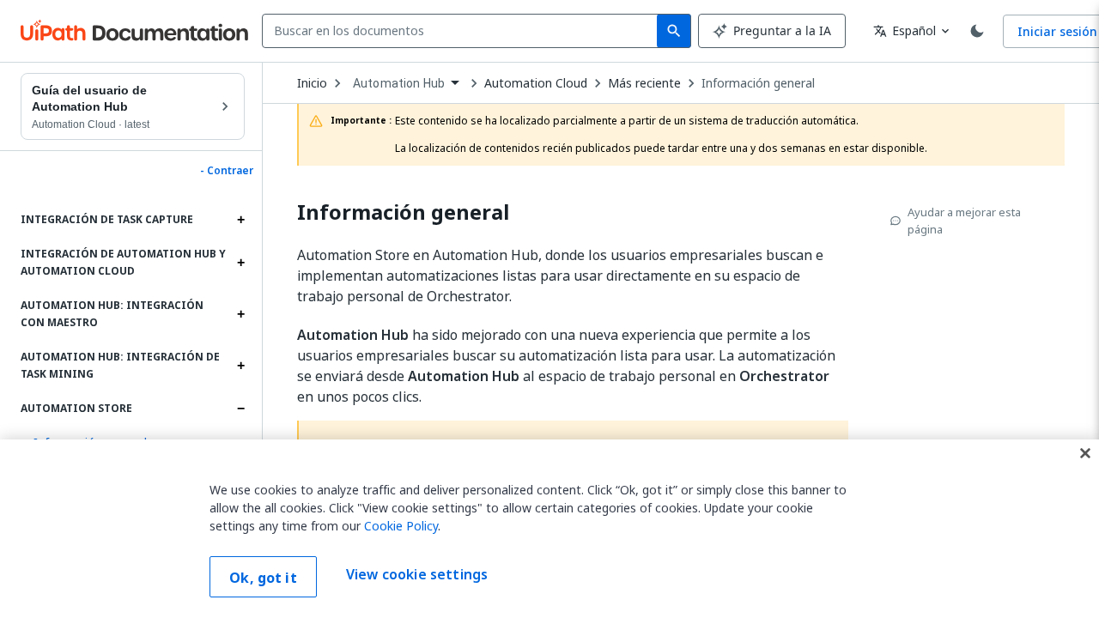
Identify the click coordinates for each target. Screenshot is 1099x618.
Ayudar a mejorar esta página (964, 220)
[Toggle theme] (977, 31)
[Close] (1085, 453)
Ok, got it (263, 577)
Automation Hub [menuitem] (399, 83)
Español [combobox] (904, 30)
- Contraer (226, 171)
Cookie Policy (401, 526)
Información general (758, 83)
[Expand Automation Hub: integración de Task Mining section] (240, 365)
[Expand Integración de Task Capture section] (240, 219)
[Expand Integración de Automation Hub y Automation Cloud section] (240, 262)
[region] (549, 528)
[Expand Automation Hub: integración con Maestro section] (240, 314)
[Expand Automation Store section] (240, 408)
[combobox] (463, 30)
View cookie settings (417, 575)
